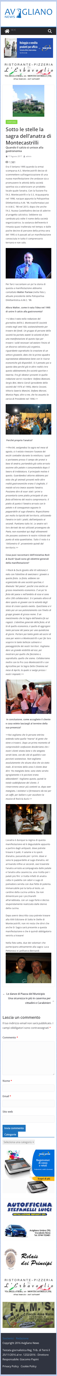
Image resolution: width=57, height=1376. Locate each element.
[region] (28, 48)
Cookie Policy (28, 1366)
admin (28, 156)
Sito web (8, 1111)
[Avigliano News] (7, 31)
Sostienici (8, 1338)
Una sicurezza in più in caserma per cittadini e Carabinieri (31, 1001)
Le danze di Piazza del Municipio (24, 994)
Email (7, 1096)
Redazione (22, 1338)
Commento (10, 1037)
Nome (7, 1081)
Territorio (11, 122)
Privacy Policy (11, 1366)
